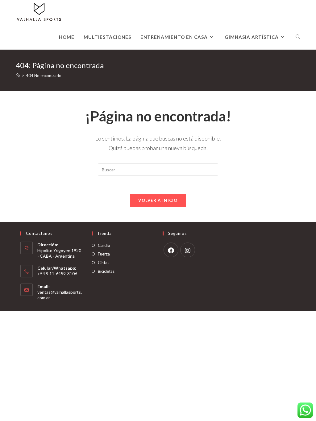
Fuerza (104, 253)
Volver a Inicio (158, 200)
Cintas (103, 262)
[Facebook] (171, 250)
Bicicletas (106, 271)
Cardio (104, 245)
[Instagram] (187, 250)
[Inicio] (18, 75)
